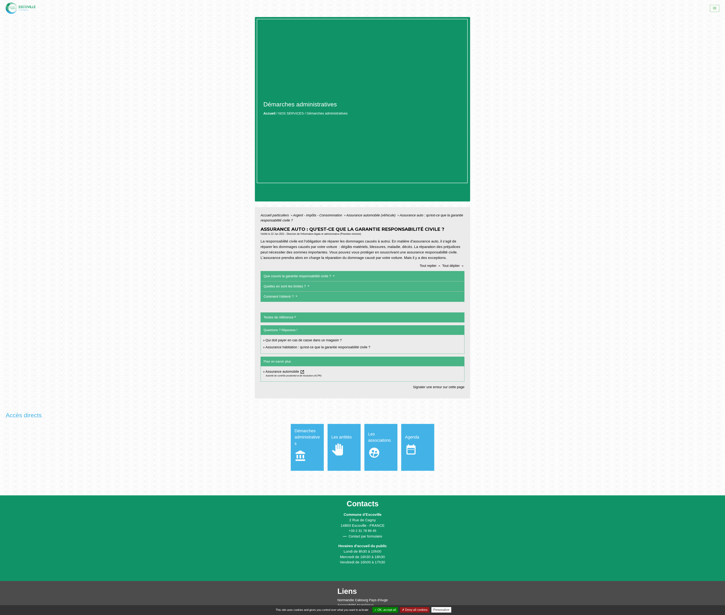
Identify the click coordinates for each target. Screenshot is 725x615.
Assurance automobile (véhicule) (371, 215)
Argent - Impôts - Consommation (318, 215)
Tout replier (430, 266)
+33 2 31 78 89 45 (362, 531)
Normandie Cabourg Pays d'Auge (362, 600)
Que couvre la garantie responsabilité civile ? (298, 276)
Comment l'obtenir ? (279, 296)
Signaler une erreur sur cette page (438, 387)
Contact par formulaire (365, 536)
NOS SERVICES (291, 113)
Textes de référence (278, 317)
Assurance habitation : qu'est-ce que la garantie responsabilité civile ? (317, 347)
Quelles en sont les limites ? (285, 286)
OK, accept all (386, 609)
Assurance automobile (285, 371)
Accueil (269, 113)
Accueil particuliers (275, 215)
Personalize (441, 609)
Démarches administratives (327, 113)
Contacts (363, 504)
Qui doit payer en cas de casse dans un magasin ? (303, 340)
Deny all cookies (415, 609)
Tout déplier (453, 266)
